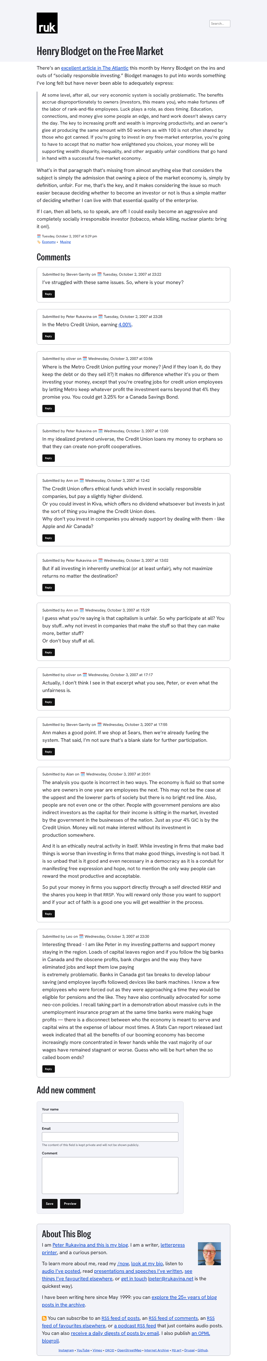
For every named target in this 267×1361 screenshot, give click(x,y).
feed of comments (173, 1318)
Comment (49, 1153)
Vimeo (97, 1350)
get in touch (134, 1278)
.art (176, 1350)
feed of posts (121, 1318)
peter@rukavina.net (171, 1278)
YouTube (83, 1350)
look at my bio (147, 1263)
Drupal (189, 1350)
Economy (49, 242)
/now (123, 1263)
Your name (50, 1109)
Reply (48, 294)
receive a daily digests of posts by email (115, 1333)
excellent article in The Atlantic (94, 68)
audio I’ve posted (61, 1271)
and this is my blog (90, 1245)
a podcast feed (135, 1325)
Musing (65, 242)
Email (46, 1128)
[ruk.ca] (133, 23)
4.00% (125, 324)
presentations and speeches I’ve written (138, 1271)
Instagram (66, 1350)
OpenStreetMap (129, 1350)
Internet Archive (156, 1350)
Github (203, 1350)
